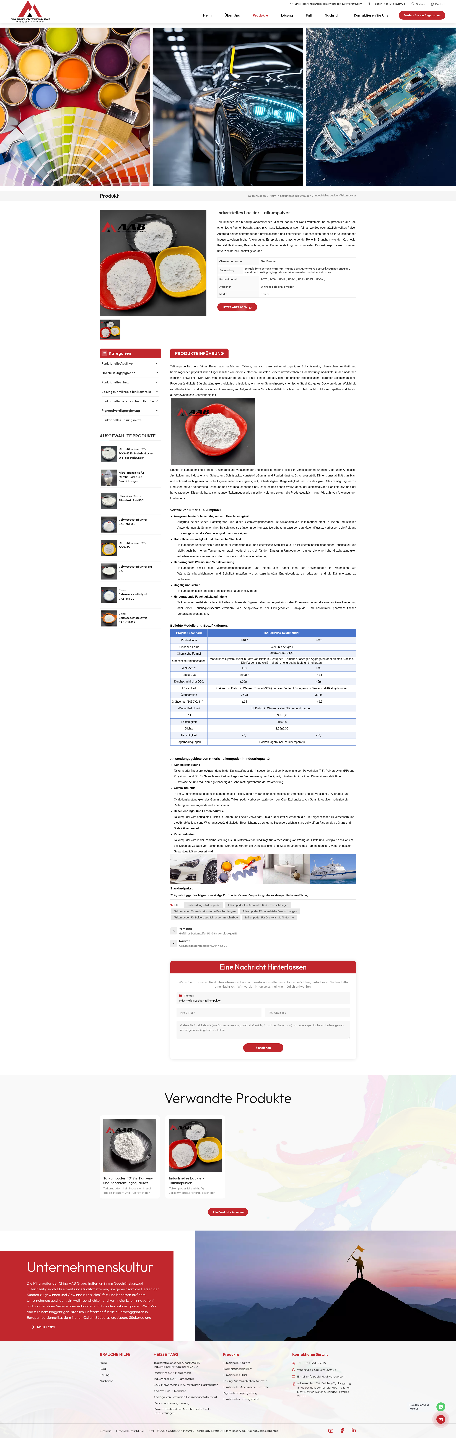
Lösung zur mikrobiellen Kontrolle (126, 392)
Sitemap (106, 1431)
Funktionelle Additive (117, 363)
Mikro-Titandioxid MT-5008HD (132, 545)
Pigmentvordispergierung (121, 411)
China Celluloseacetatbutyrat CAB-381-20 (133, 594)
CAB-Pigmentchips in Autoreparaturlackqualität (186, 1385)
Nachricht (333, 15)
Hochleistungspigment (118, 373)
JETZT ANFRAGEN (235, 307)
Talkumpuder (178, 366)
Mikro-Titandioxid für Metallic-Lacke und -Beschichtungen (131, 477)
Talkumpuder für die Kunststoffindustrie (269, 917)
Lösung (287, 15)
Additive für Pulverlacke (170, 1391)
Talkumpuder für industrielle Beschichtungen (269, 911)
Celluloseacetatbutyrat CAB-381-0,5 (133, 522)
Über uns (232, 15)
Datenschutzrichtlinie (130, 1431)
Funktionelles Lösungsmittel (122, 420)
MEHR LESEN (46, 1327)
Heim (207, 15)
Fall (309, 15)
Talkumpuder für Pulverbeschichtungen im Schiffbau (206, 917)
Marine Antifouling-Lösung (171, 1403)
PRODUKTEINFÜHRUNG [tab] (199, 353)
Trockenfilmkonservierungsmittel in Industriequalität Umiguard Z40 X (177, 1364)
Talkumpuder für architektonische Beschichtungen (205, 911)
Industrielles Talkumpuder (295, 195)
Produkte (260, 15)
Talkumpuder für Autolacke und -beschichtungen (257, 905)
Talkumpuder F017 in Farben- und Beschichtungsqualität (128, 1180)
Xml (151, 1431)
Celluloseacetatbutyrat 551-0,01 (136, 569)
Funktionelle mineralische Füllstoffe (128, 401)
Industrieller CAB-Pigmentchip (174, 1379)
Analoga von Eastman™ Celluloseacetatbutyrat (185, 1397)
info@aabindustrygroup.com (345, 3)
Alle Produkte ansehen (228, 1212)
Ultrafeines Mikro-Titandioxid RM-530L (132, 498)
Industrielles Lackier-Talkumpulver (200, 1000)
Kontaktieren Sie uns (371, 15)
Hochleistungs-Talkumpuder (203, 905)
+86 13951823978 (394, 3)
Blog (103, 1369)
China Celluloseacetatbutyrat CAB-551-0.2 (133, 618)
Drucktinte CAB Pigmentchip (173, 1372)
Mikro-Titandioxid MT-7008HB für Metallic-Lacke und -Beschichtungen (136, 453)
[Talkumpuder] (213, 464)
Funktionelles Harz (115, 382)
